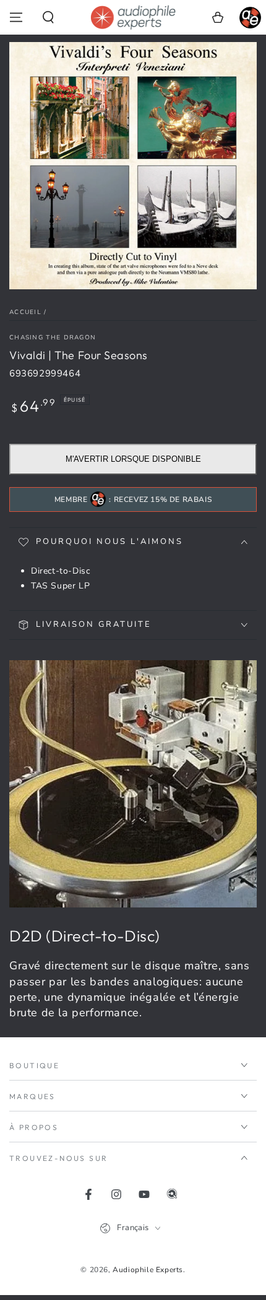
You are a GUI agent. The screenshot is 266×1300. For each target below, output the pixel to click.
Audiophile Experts (148, 1270)
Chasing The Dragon (52, 337)
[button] (48, 17)
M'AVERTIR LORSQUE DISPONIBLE (133, 459)
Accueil (25, 312)
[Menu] (16, 17)
